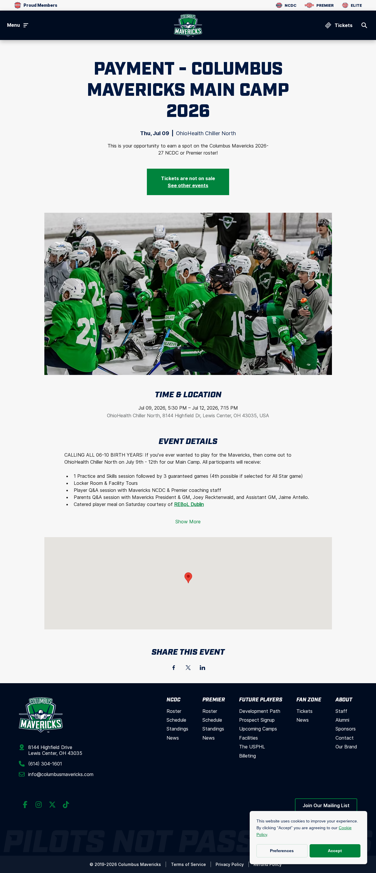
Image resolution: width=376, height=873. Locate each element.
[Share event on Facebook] (174, 667)
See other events (188, 185)
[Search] (364, 25)
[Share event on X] (188, 667)
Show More (188, 522)
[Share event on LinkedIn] (202, 667)
